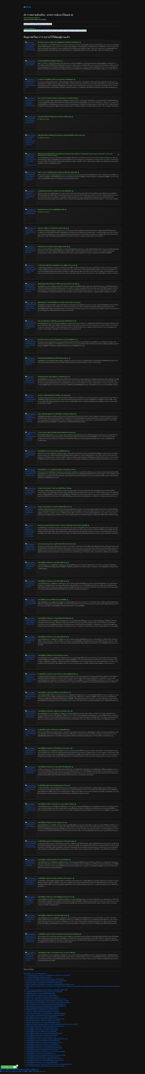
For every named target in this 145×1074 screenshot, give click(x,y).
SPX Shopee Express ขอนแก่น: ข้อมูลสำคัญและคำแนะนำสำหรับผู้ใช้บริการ (46, 1006)
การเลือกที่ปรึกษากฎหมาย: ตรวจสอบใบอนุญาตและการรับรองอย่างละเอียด (45, 1055)
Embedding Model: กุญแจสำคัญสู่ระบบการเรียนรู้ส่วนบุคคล (42, 1009)
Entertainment (29, 30)
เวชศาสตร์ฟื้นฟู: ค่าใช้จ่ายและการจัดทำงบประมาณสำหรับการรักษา (44, 1042)
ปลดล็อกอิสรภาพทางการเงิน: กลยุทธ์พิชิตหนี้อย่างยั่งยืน (40, 993)
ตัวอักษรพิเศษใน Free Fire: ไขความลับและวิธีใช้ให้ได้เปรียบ (42, 1017)
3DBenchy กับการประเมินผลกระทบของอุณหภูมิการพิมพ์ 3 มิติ (42, 997)
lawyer (26, 24)
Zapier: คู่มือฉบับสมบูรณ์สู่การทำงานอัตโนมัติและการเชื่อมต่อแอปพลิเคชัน (46, 1013)
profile (79, 30)
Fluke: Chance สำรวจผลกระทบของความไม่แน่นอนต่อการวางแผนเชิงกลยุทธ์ (46, 980)
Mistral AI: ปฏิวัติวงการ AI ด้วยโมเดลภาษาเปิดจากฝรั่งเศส (41, 995)
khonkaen (32, 24)
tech (84, 30)
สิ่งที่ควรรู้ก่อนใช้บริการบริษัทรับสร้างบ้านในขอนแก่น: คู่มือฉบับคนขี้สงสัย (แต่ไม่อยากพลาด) (50, 984)
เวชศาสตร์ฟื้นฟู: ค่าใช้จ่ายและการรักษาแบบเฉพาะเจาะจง (41, 1037)
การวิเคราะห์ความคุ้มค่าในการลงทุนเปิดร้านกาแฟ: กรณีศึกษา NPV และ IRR (46, 999)
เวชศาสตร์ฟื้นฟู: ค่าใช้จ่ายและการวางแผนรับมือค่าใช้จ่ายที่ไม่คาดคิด (44, 1033)
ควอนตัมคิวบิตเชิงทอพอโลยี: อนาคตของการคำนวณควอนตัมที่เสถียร (44, 991)
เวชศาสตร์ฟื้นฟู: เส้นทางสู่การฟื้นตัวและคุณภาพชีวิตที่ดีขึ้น (41, 1031)
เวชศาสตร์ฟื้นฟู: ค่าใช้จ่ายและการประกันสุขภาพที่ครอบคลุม (42, 1028)
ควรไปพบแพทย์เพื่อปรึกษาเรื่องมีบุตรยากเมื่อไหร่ (39, 977)
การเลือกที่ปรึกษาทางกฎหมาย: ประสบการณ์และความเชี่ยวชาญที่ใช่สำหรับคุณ (47, 1038)
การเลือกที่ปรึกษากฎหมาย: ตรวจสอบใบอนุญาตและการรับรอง (42, 1049)
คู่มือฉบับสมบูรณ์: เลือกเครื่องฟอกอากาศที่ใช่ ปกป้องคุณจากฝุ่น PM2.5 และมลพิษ (47, 1000)
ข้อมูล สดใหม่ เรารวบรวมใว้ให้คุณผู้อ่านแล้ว (35, 973)
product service (70, 30)
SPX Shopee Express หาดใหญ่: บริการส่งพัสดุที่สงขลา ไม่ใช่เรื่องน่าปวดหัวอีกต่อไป (48, 975)
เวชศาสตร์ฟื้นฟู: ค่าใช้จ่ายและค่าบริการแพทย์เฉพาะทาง (40, 1053)
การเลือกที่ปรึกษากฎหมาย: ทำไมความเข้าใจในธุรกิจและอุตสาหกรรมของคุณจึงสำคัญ (49, 1064)
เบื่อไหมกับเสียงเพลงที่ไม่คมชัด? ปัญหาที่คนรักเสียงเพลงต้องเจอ (42, 1008)
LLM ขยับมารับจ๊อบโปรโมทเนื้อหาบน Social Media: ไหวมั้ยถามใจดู (44, 982)
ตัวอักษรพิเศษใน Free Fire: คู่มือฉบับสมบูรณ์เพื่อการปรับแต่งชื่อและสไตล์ (45, 1019)
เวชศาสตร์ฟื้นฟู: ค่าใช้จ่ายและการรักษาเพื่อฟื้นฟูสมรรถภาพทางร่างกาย (45, 1060)
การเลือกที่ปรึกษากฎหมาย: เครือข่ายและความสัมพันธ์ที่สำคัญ (42, 1044)
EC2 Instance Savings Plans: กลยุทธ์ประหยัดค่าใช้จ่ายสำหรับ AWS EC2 (45, 1026)
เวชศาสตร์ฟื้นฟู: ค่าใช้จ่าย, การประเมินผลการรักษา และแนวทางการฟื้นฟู (45, 1066)
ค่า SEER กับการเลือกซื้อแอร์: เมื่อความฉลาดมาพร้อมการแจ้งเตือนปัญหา (45, 979)
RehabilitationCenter (42, 24)
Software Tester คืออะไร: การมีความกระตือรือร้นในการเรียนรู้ (43, 1020)
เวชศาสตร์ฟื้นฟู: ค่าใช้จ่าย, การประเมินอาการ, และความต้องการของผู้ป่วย (45, 1051)
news (61, 30)
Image (38, 30)
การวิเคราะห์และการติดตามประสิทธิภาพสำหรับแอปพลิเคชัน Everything (45, 1015)
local (56, 30)
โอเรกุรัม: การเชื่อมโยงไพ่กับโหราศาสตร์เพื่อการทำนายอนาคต (42, 1011)
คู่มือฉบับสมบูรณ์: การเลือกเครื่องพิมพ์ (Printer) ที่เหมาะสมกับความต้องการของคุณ (48, 1002)
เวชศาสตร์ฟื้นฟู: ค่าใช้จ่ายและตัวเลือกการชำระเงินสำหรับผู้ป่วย (42, 1057)
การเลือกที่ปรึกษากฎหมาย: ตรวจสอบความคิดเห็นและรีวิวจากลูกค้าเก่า (44, 1058)
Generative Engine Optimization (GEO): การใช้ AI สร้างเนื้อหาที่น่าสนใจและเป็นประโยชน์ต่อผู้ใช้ (52, 1024)
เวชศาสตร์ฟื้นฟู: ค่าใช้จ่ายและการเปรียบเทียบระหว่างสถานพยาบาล (43, 1046)
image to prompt (47, 30)
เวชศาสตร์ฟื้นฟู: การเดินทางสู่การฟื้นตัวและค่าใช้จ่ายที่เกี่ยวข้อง (42, 1040)
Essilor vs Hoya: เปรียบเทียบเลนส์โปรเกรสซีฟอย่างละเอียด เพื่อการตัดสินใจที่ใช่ (47, 990)
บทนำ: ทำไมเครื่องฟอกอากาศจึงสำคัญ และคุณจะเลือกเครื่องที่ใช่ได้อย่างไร (46, 1004)
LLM (50, 24)
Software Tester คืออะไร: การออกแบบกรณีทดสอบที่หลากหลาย (43, 1022)
